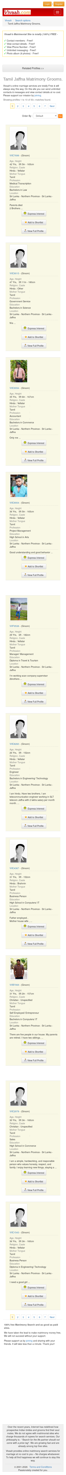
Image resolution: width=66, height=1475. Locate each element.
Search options (22, 20)
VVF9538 (14, 626)
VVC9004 (14, 502)
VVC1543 (14, 1232)
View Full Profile (35, 231)
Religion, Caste (17, 167)
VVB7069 (14, 984)
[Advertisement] (33, 587)
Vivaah (8, 20)
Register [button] (59, 4)
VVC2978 (14, 1111)
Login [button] (47, 4)
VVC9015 (14, 273)
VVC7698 (14, 155)
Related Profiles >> (33, 68)
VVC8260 (14, 743)
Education (15, 186)
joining (37, 95)
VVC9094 (14, 388)
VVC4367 (14, 868)
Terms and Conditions (40, 1466)
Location (14, 193)
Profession (15, 180)
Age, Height (15, 161)
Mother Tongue (17, 173)
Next (52, 106)
